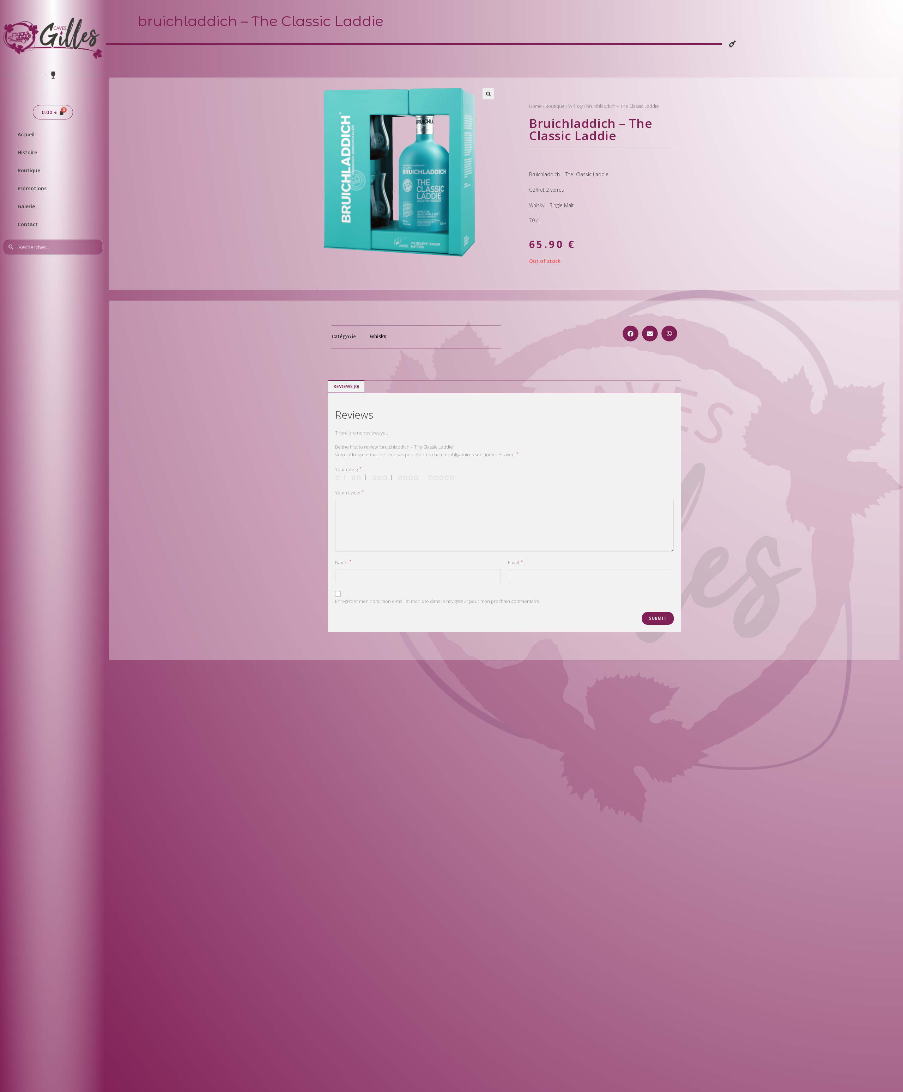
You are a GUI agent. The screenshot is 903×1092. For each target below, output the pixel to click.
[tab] (346, 387)
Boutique (29, 170)
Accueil (26, 134)
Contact (28, 224)
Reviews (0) (346, 386)
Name (343, 562)
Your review (349, 492)
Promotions (32, 188)
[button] (630, 333)
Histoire (27, 152)
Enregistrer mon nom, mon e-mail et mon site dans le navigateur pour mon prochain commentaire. (437, 601)
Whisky (575, 106)
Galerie (26, 206)
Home (535, 106)
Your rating (348, 469)
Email (515, 562)
